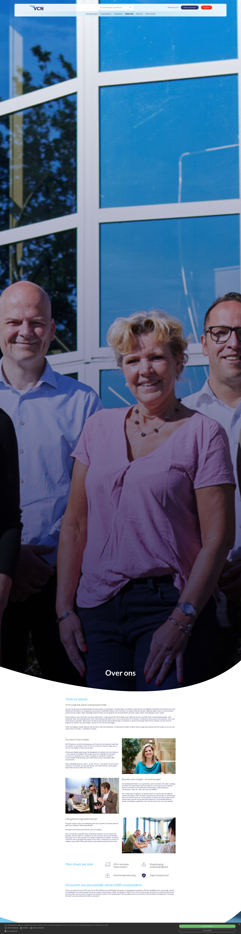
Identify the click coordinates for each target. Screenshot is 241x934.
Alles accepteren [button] (207, 926)
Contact (206, 7)
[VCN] (36, 7)
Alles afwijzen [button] (207, 930)
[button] (56, 931)
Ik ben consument (190, 7)
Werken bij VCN (173, 7)
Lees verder (105, 925)
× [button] (239, 924)
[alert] (120, 928)
